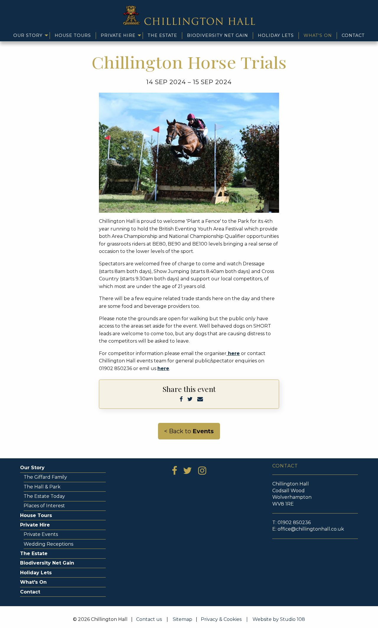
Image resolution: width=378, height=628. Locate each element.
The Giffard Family (45, 477)
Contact (353, 35)
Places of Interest (44, 505)
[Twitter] (190, 399)
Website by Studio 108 (278, 619)
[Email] (200, 399)
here (233, 353)
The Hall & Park (42, 487)
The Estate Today (44, 496)
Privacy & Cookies (226, 619)
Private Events (41, 534)
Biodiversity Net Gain (217, 35)
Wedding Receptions (48, 544)
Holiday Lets (276, 35)
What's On (318, 35)
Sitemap (182, 619)
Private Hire (118, 35)
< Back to (189, 431)
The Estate (162, 35)
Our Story (28, 35)
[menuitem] (29, 35)
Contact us (149, 619)
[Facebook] (181, 399)
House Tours (73, 35)
